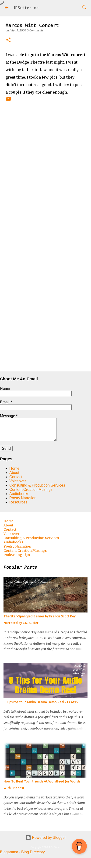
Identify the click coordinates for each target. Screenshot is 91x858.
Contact (15, 477)
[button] (8, 40)
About (14, 473)
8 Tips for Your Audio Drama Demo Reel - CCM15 (41, 702)
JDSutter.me (26, 7)
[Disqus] (45, 183)
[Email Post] (8, 100)
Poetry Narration (22, 498)
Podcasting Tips (17, 555)
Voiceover (17, 481)
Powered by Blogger (48, 837)
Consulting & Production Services (37, 485)
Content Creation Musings (30, 489)
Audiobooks (19, 494)
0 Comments (35, 30)
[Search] (84, 7)
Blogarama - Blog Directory (22, 852)
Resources (18, 502)
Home (14, 468)
